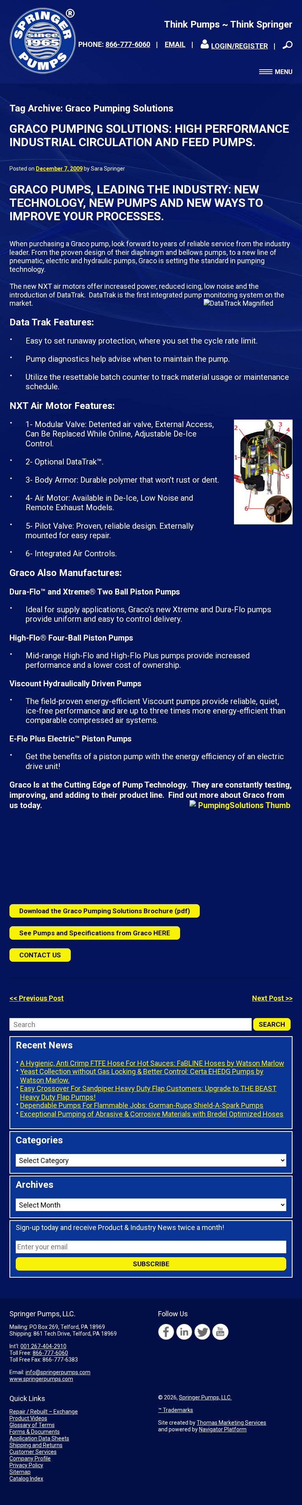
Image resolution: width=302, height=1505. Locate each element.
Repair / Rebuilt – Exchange (43, 1411)
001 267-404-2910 (43, 1346)
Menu (284, 71)
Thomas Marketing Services (231, 1423)
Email (175, 44)
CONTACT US (40, 955)
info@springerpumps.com (58, 1372)
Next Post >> (272, 998)
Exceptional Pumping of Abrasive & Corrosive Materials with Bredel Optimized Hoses (152, 1114)
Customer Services (33, 1452)
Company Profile (30, 1458)
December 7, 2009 (59, 168)
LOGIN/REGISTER (239, 46)
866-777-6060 (127, 44)
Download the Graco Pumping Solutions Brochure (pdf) (104, 911)
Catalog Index (26, 1478)
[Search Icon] (287, 45)
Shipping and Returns (36, 1445)
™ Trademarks (175, 1410)
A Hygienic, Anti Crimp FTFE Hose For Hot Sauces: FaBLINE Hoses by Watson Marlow (152, 1063)
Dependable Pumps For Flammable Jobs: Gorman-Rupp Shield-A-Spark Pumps (141, 1105)
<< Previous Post (36, 998)
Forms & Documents (34, 1432)
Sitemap (20, 1472)
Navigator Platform (223, 1429)
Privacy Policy (26, 1465)
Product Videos (28, 1418)
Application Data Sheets (39, 1438)
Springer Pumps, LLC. (205, 1397)
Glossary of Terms (32, 1425)
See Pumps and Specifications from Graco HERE (94, 933)
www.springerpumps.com (41, 1379)
